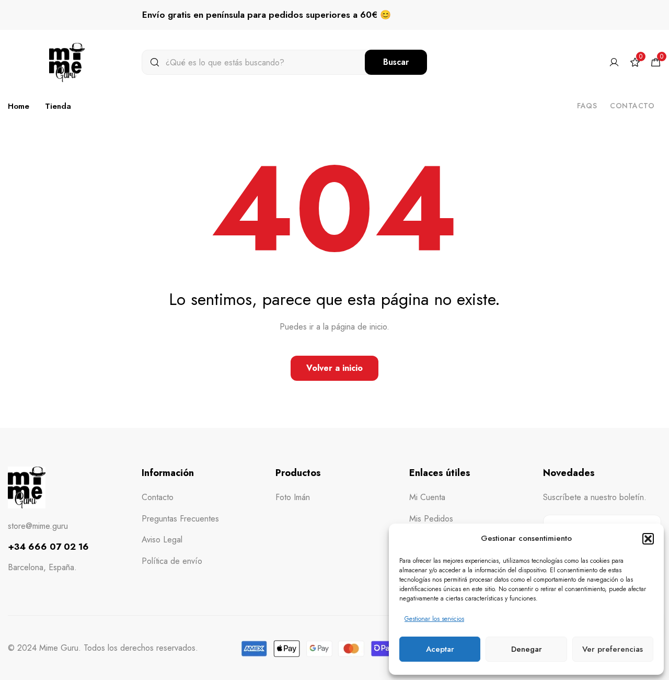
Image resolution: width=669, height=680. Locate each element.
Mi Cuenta (427, 497)
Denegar (526, 649)
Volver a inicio (334, 368)
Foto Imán (292, 497)
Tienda (58, 106)
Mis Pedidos (431, 519)
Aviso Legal (162, 540)
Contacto (632, 105)
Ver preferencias (612, 649)
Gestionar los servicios (434, 619)
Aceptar (440, 649)
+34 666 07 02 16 (48, 546)
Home (18, 106)
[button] (648, 539)
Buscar (396, 62)
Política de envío (172, 561)
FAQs (587, 105)
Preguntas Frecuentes (180, 519)
